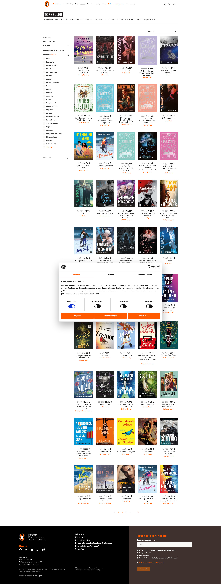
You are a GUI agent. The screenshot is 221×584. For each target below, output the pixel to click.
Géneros (46, 46)
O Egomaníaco (168, 118)
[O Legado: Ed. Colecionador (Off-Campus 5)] (147, 38)
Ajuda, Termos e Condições (28, 564)
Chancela (49, 55)
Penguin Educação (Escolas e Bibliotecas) (93, 543)
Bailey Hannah (84, 122)
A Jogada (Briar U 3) (83, 261)
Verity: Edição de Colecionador (83, 357)
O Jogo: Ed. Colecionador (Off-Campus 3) (147, 121)
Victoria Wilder (126, 125)
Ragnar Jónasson (147, 364)
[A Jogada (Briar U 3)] (83, 228)
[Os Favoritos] (147, 419)
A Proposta (126, 499)
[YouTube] (32, 549)
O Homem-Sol (105, 452)
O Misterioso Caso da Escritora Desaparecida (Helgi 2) (147, 358)
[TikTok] (37, 549)
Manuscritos (80, 537)
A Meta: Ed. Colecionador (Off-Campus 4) (105, 121)
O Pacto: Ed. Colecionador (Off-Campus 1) (169, 168)
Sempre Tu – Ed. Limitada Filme (169, 406)
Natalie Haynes (168, 358)
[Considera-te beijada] (126, 419)
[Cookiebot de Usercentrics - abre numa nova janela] (150, 267)
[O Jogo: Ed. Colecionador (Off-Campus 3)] (147, 85)
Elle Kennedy (147, 77)
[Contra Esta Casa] (169, 323)
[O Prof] (83, 181)
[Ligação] (174, 4)
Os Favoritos (147, 452)
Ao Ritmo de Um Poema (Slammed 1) (168, 500)
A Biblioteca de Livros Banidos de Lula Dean (83, 454)
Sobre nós (79, 534)
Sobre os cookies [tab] (145, 274)
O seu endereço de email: (146, 540)
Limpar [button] (53, 55)
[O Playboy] (126, 38)
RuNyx (168, 75)
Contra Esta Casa (168, 355)
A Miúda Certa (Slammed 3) (169, 309)
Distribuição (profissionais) (87, 546)
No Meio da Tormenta (84, 71)
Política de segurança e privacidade (31, 562)
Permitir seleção (110, 316)
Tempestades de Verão (84, 500)
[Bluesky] (43, 549)
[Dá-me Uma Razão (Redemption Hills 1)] (147, 228)
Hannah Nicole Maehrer (83, 411)
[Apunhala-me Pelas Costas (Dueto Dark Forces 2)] (126, 181)
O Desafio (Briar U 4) (105, 166)
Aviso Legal (23, 557)
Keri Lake (105, 75)
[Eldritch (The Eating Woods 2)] (105, 38)
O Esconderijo (147, 405)
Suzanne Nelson (105, 503)
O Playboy (126, 70)
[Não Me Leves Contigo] (169, 419)
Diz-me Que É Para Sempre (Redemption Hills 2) (147, 168)
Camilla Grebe (147, 407)
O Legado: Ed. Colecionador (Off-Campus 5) (147, 73)
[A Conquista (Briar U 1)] (147, 466)
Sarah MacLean (83, 503)
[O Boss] (169, 228)
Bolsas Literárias (82, 540)
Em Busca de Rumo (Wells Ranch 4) (83, 119)
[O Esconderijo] (147, 372)
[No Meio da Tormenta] (83, 38)
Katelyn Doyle (83, 170)
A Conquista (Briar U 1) (147, 500)
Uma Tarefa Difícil (105, 213)
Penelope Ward (105, 216)
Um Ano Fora (126, 355)
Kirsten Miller (83, 458)
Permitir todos (143, 316)
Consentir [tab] (76, 274)
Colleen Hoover (168, 220)
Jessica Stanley (126, 454)
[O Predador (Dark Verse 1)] (147, 181)
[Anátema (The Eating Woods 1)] (126, 228)
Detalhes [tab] (110, 274)
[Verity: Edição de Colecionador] (83, 323)
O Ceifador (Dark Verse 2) (168, 71)
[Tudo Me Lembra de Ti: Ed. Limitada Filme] (169, 181)
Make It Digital (37, 576)
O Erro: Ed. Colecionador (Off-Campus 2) (126, 168)
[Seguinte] (138, 512)
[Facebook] (20, 549)
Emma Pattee (105, 358)
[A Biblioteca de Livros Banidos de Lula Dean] (83, 419)
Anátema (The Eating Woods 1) (126, 262)
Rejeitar (77, 316)
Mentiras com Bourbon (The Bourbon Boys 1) (126, 120)
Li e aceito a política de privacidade (151, 563)
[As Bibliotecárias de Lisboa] (105, 466)
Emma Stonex (105, 454)
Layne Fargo (147, 454)
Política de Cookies (26, 560)
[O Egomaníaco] (169, 85)
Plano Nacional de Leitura (53, 50)
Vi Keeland (126, 73)
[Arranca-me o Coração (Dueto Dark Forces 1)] (105, 228)
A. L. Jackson (147, 172)
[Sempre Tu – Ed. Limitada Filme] (169, 372)
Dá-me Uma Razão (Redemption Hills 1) (147, 262)
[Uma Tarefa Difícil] (105, 181)
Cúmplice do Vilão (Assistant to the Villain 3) (83, 407)
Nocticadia (105, 405)
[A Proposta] (126, 466)
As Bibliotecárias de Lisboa (104, 500)
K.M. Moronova (126, 220)
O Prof (83, 213)
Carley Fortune (84, 75)
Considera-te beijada (126, 452)
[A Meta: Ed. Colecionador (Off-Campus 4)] (105, 85)
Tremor (105, 355)
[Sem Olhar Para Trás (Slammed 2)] (126, 372)
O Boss (169, 261)
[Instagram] (26, 549)
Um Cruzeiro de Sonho (83, 167)
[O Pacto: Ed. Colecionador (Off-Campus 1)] (169, 133)
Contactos (79, 549)
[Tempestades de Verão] (83, 466)
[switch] (97, 306)
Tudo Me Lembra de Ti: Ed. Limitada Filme (168, 215)
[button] (164, 4)
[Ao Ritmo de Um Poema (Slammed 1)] (169, 466)
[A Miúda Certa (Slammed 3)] (169, 275)
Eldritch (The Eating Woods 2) (105, 71)
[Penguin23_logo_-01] (47, 4)
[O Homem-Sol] (105, 419)
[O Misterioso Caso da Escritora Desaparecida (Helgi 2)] (147, 323)
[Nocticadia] (105, 372)
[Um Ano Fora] (126, 323)
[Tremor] (105, 323)
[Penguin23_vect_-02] (82, 561)
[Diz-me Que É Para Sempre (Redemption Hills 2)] (147, 133)
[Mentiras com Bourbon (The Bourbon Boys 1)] (126, 85)
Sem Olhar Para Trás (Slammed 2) (126, 406)
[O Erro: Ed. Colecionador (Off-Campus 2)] (126, 133)
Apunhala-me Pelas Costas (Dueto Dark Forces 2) (126, 215)
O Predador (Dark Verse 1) (147, 214)
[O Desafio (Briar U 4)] (105, 133)
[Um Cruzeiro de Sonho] (83, 133)
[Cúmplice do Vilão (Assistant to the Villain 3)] (83, 372)
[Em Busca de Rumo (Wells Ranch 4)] (83, 85)
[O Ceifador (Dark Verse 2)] (169, 38)
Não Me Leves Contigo (169, 453)
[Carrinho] (169, 4)
